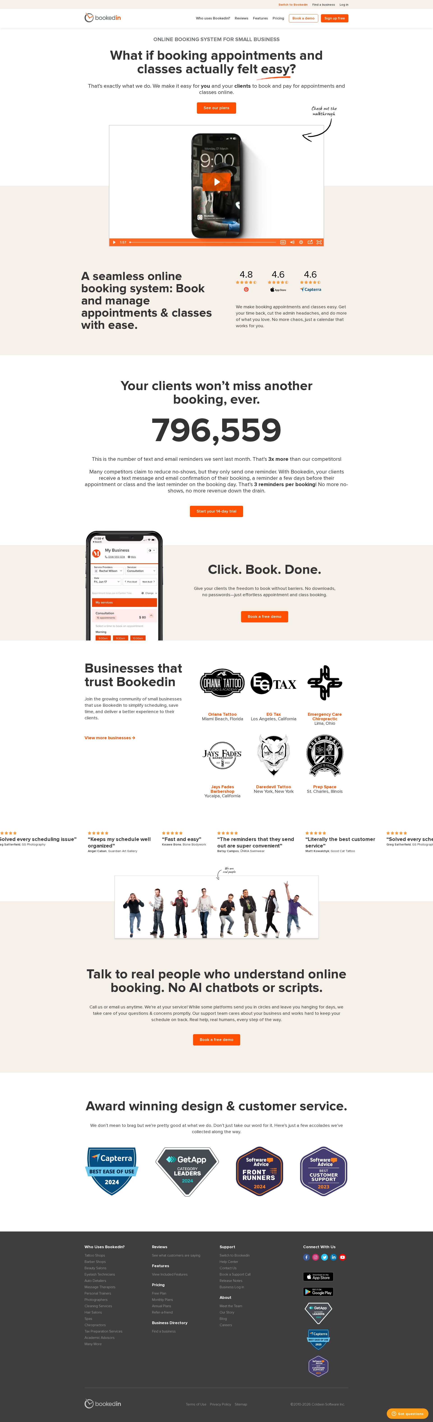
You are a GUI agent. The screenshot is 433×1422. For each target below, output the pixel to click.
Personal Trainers (98, 1293)
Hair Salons (93, 1312)
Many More (93, 1344)
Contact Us (228, 1268)
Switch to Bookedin (293, 4)
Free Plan (159, 1293)
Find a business (323, 4)
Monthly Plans (162, 1300)
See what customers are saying (176, 1255)
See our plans (216, 108)
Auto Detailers (95, 1281)
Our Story (227, 1312)
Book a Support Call (235, 1274)
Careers (226, 1325)
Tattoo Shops (95, 1255)
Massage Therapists (100, 1287)
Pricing (278, 18)
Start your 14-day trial (216, 511)
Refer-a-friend (162, 1312)
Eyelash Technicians (100, 1274)
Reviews (241, 18)
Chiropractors (95, 1325)
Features (260, 18)
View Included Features (170, 1274)
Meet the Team (231, 1306)
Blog (223, 1319)
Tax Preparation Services (103, 1331)
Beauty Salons (95, 1268)
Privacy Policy (220, 1404)
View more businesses (108, 738)
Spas (88, 1319)
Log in (344, 4)
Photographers (96, 1300)
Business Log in (232, 1287)
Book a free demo (264, 617)
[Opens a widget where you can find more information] (407, 1414)
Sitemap (241, 1404)
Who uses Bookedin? (213, 18)
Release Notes (231, 1281)
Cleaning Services (98, 1306)
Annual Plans (161, 1306)
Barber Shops (95, 1262)
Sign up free (335, 18)
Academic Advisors (100, 1338)
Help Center (229, 1262)
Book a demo (304, 18)
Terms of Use (196, 1404)
